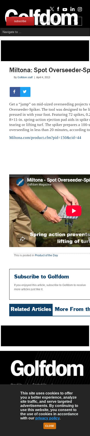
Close (49, 425)
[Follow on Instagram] (78, 10)
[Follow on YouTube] (64, 10)
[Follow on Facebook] (57, 10)
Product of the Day (46, 255)
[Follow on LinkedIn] (71, 10)
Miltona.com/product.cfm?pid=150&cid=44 (45, 137)
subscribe (20, 21)
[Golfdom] (47, 378)
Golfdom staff (25, 77)
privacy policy (47, 418)
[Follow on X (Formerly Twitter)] (51, 10)
